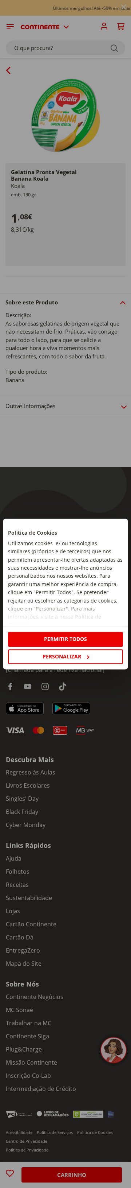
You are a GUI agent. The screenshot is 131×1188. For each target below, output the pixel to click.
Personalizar (62, 656)
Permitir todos (65, 639)
